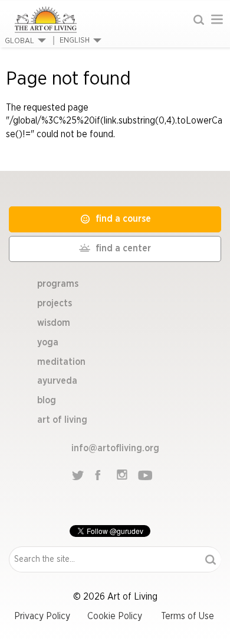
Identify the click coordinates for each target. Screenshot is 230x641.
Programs (57, 284)
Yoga (47, 342)
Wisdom (53, 323)
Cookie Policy (114, 616)
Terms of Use (187, 616)
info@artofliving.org (115, 448)
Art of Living (62, 420)
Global (19, 41)
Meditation (61, 362)
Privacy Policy (42, 616)
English (75, 40)
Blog (46, 400)
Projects (54, 303)
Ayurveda (57, 381)
